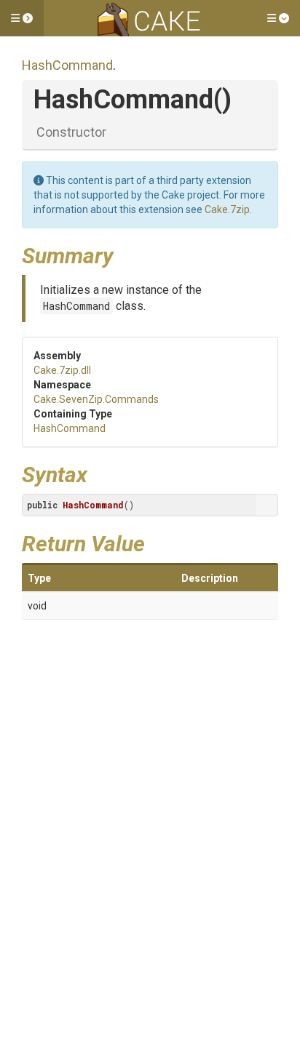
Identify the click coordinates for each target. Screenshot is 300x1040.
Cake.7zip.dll (62, 370)
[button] (22, 18)
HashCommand (67, 65)
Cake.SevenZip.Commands (96, 399)
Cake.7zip (227, 209)
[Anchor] (124, 254)
